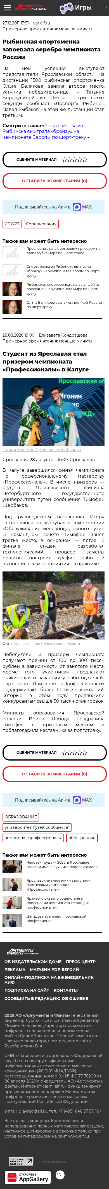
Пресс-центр (81, 961)
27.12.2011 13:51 (16, 23)
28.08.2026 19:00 (18, 335)
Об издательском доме (32, 961)
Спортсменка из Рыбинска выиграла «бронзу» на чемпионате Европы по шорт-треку (44, 131)
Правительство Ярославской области (42, 449)
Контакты (66, 990)
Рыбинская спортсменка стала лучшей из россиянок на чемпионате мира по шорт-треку (63, 289)
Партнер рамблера (52, 1161)
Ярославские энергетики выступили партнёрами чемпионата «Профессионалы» (59, 884)
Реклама (14, 969)
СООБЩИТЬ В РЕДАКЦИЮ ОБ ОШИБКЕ (46, 998)
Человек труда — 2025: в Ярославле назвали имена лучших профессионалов (62, 864)
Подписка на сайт (26, 990)
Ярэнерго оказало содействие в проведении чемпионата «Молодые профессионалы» (58, 902)
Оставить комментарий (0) (54, 180)
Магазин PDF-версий (54, 969)
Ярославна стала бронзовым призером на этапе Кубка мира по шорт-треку (63, 250)
